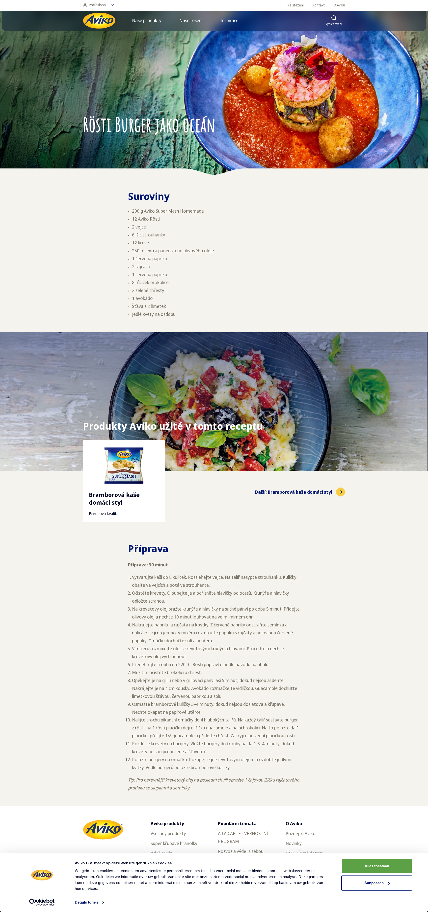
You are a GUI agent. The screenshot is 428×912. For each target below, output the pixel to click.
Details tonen (86, 902)
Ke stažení (296, 5)
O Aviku (339, 5)
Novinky (294, 843)
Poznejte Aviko (301, 833)
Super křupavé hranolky (174, 843)
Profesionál (98, 4)
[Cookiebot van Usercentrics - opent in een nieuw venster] (42, 902)
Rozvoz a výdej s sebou (241, 851)
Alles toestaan (377, 866)
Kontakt (319, 5)
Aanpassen (374, 883)
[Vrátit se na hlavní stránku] (99, 21)
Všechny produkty (168, 833)
